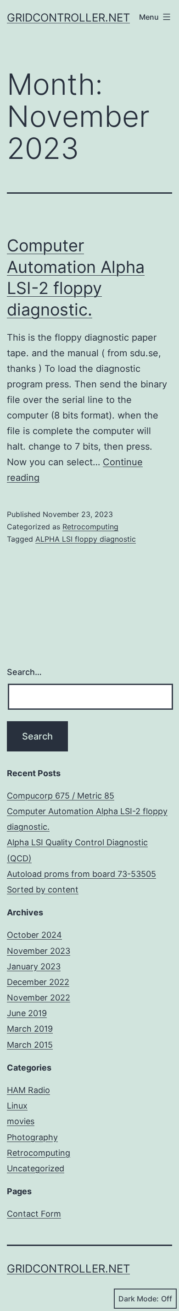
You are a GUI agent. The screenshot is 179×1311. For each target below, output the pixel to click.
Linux (17, 1105)
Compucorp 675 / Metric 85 (60, 795)
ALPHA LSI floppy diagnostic (85, 539)
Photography (32, 1137)
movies (20, 1121)
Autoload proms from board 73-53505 (81, 874)
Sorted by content (42, 889)
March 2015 (30, 1045)
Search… (24, 672)
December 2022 (38, 982)
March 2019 (30, 1029)
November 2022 (38, 997)
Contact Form (34, 1214)
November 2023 (38, 951)
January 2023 (34, 966)
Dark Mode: (138, 1298)
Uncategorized (35, 1168)
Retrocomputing (90, 526)
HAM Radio (28, 1090)
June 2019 (27, 1013)
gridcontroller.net (68, 17)
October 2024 (34, 935)
